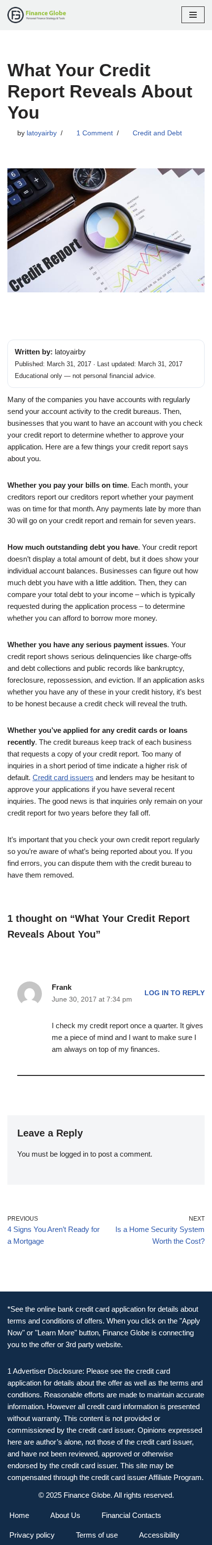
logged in (74, 1154)
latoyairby (42, 133)
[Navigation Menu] (193, 14)
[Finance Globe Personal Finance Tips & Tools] (37, 15)
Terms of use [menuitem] (97, 1535)
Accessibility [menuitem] (159, 1535)
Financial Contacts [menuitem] (131, 1515)
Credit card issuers (63, 777)
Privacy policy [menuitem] (32, 1535)
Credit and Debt (157, 133)
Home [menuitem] (19, 1515)
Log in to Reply (174, 993)
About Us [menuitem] (65, 1515)
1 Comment (94, 133)
